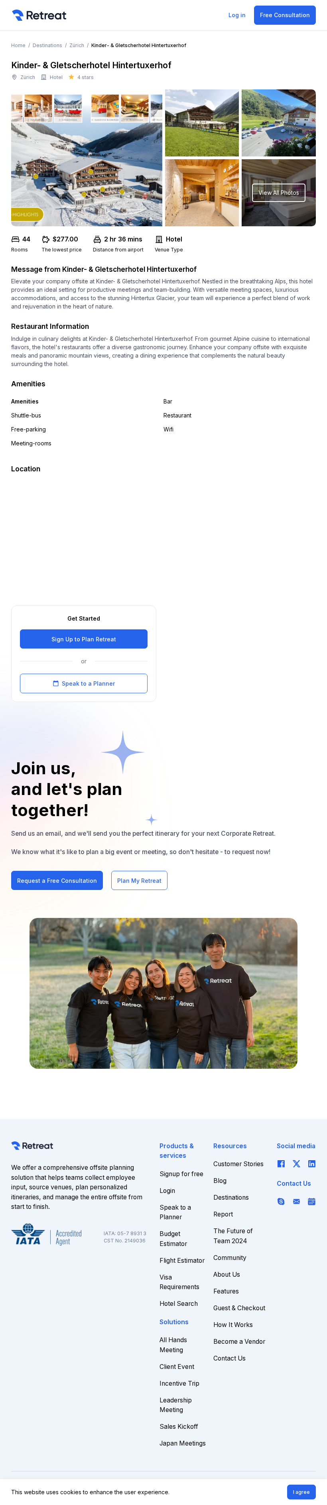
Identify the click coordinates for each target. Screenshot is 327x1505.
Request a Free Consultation (57, 880)
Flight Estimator (182, 1260)
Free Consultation (285, 15)
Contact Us (229, 1358)
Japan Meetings (183, 1443)
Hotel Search (179, 1303)
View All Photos (278, 192)
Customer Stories (238, 1164)
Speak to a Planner (84, 683)
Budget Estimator (173, 1239)
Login (167, 1191)
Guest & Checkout (239, 1308)
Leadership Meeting (176, 1405)
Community (229, 1258)
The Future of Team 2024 (233, 1236)
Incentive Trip (179, 1383)
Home (18, 45)
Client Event (177, 1367)
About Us (226, 1274)
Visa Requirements (179, 1282)
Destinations (47, 45)
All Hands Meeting (173, 1345)
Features (226, 1291)
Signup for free (181, 1174)
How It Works (233, 1325)
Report (223, 1214)
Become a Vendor (239, 1341)
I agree (301, 1492)
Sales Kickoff (179, 1426)
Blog (220, 1181)
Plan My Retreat (139, 880)
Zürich (76, 45)
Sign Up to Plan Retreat (83, 639)
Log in (237, 15)
